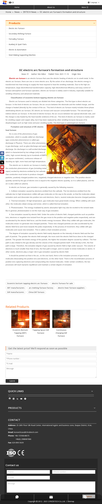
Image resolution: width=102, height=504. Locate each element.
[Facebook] (9, 399)
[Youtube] (21, 399)
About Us (51, 7)
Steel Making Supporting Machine (22, 55)
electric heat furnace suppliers (71, 288)
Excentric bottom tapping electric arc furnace (27, 283)
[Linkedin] (13, 399)
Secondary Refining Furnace (19, 33)
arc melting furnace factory (41, 288)
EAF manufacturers (15, 292)
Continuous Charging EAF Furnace (61, 333)
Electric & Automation (17, 49)
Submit (12, 381)
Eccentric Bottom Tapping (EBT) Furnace (20, 333)
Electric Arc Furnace (16, 28)
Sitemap (71, 501)
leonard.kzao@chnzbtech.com (26, 432)
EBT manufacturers (15, 288)
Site (79, 74)
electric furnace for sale (62, 283)
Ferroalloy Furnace (16, 39)
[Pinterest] (25, 399)
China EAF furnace (36, 292)
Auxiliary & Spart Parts (17, 44)
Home (16, 7)
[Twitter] (17, 399)
